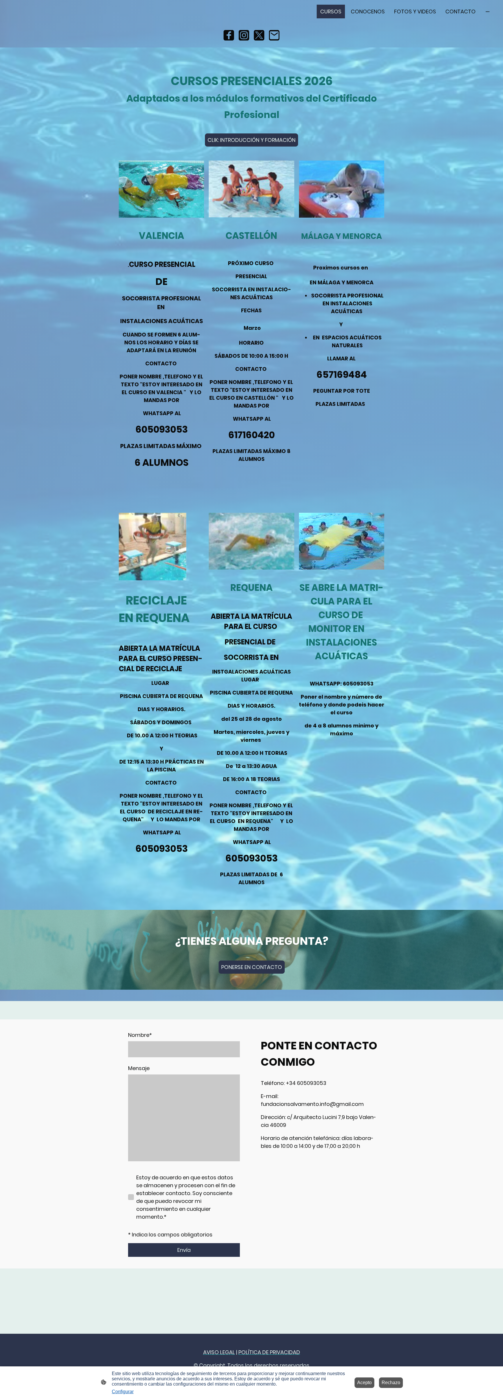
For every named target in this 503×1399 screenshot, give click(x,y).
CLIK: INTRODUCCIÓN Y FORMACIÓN (251, 140)
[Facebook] (229, 35)
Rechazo (391, 1382)
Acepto (364, 1382)
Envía (184, 1250)
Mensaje (139, 1068)
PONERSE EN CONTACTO (251, 967)
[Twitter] (259, 35)
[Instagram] (244, 35)
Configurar (123, 1391)
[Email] (274, 35)
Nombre (140, 1035)
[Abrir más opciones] (487, 11)
